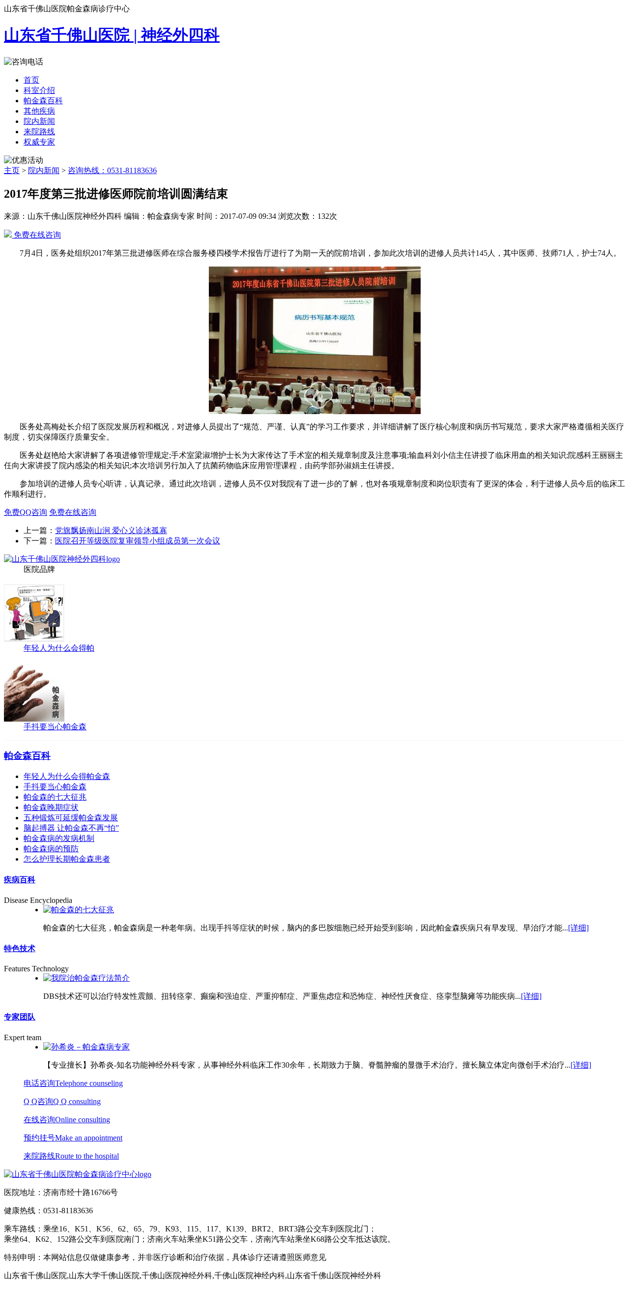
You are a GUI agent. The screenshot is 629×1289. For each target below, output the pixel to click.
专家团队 (19, 1017)
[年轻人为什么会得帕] (34, 640)
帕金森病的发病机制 (59, 838)
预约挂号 (73, 1138)
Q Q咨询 (62, 1101)
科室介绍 (39, 90)
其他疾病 (39, 111)
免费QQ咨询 (25, 512)
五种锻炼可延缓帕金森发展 (71, 817)
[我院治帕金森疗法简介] (86, 978)
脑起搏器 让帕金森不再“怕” (71, 828)
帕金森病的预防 (51, 848)
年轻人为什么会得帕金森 (67, 776)
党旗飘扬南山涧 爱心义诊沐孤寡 (111, 530)
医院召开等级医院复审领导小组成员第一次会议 (137, 541)
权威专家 (39, 142)
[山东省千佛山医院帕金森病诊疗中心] (77, 1174)
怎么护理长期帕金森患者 (67, 859)
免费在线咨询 (36, 235)
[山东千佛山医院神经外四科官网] (62, 559)
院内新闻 (39, 121)
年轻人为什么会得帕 (59, 648)
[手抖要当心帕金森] (34, 719)
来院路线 (39, 131)
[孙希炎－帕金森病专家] (86, 1047)
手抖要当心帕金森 (55, 726)
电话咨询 (73, 1083)
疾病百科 (19, 879)
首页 (31, 80)
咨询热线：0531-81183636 (112, 170)
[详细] (578, 928)
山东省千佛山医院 (112, 35)
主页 (12, 170)
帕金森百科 (43, 100)
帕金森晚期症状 (51, 807)
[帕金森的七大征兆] (78, 909)
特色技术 (19, 948)
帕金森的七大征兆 (55, 797)
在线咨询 (67, 1119)
